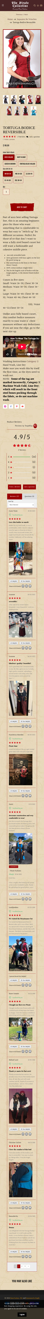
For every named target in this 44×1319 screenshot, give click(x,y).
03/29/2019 (31, 907)
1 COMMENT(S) (14, 867)
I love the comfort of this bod (20, 1149)
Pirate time (13, 746)
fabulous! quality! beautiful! (20, 663)
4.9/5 (22, 437)
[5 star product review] (15, 519)
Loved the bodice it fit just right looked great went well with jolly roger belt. (21, 750)
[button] (10, 136)
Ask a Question (29, 487)
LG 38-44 (29, 174)
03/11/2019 (31, 993)
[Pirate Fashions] (20, 6)
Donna (11, 1227)
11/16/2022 (18, 874)
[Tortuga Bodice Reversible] (22, 58)
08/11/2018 (31, 1142)
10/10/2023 (31, 511)
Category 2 (32, 361)
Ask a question (34, 137)
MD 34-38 (18, 174)
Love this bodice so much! (19, 522)
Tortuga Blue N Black (27, 164)
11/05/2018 (31, 1060)
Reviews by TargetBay (24, 426)
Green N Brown (10, 164)
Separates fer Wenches (27, 19)
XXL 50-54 (18, 180)
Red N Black (9, 157)
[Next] (28, 60)
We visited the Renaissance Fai (21, 919)
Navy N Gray (21, 157)
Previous (19, 14)
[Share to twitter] (30, 586)
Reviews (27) (14, 496)
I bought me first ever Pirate (20, 1005)
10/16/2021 (31, 1216)
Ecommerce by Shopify (33, 1298)
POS (21, 1298)
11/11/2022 (32, 804)
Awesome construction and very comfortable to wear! (21, 817)
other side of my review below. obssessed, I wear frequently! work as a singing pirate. (21, 607)
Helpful (14, 581)
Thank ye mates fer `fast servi (20, 1071)
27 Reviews (21, 137)
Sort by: (11, 501)
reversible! (13, 601)
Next (26, 14)
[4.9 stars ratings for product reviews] (22, 446)
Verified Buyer (17, 515)
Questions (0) (29, 496)
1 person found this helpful (17, 976)
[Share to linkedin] (26, 586)
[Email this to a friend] (22, 406)
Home (10, 19)
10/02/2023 (31, 594)
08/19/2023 (31, 735)
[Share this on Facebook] (11, 406)
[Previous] (16, 60)
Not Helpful (26, 581)
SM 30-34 (8, 174)
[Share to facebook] (23, 586)
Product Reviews (14, 422)
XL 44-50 (8, 180)
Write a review (9, 139)
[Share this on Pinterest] (17, 406)
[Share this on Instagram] (5, 406)
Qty (4, 187)
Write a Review (14, 487)
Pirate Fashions (14, 1298)
